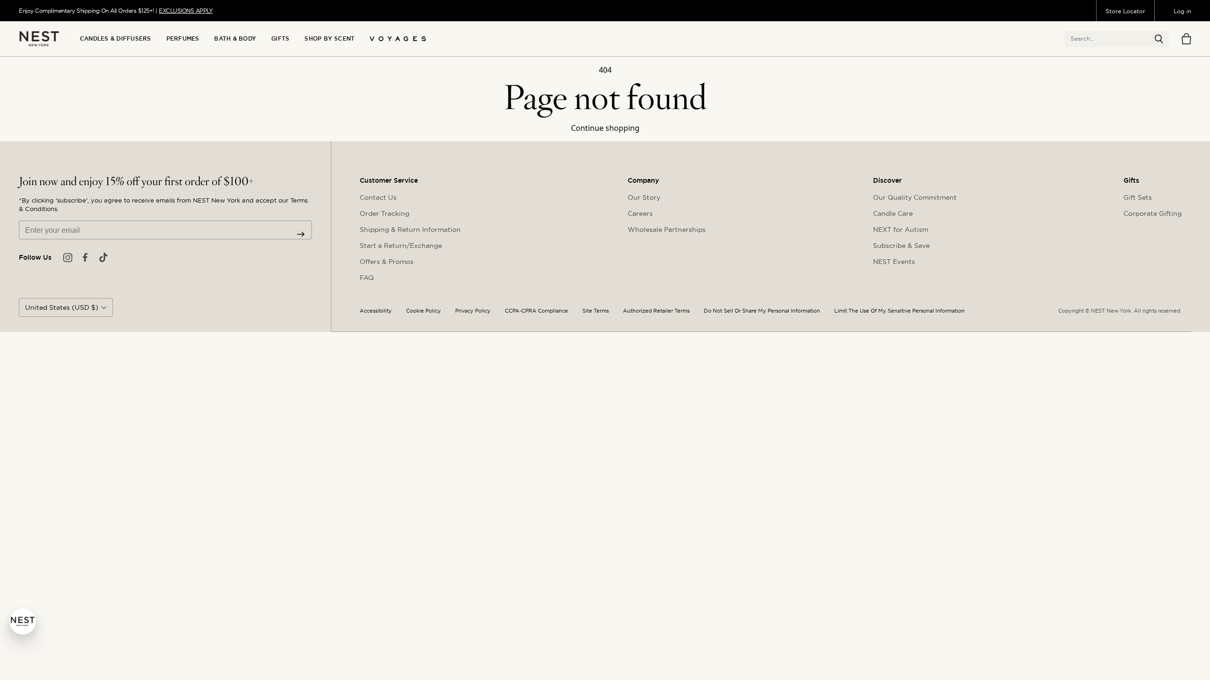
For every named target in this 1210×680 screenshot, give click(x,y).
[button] (1159, 39)
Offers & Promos (387, 261)
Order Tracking (384, 213)
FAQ (367, 277)
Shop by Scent (329, 39)
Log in (1182, 11)
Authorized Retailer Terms (656, 311)
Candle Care (893, 213)
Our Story (644, 197)
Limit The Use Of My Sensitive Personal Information (899, 311)
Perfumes (182, 39)
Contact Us (378, 197)
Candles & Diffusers (115, 39)
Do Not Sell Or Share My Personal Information (762, 311)
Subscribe (301, 234)
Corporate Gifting (1153, 213)
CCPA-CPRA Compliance (536, 311)
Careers (640, 213)
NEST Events (894, 261)
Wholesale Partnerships (667, 229)
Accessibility (376, 311)
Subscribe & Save (901, 245)
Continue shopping (605, 128)
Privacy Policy (473, 311)
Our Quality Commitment (915, 197)
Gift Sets (1138, 197)
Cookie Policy (423, 311)
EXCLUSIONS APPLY (186, 10)
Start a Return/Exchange (401, 245)
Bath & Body (235, 39)
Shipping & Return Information (410, 229)
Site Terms (595, 311)
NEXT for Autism (900, 229)
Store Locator (1125, 11)
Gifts (280, 39)
